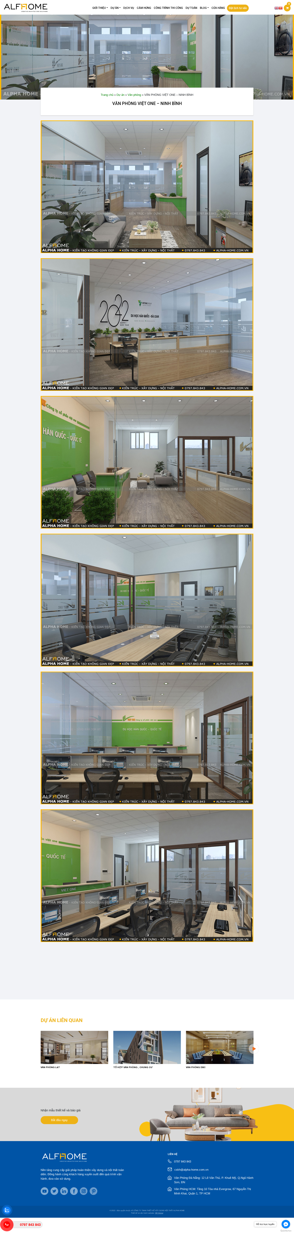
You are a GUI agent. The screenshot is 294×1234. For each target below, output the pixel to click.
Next (253, 1048)
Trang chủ (107, 94)
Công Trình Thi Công (168, 8)
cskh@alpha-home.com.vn (191, 1169)
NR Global (159, 1213)
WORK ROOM (121, 1067)
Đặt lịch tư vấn (238, 8)
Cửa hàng (218, 8)
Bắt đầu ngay (59, 1120)
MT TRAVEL (47, 1067)
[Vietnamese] (281, 7)
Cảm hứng (144, 8)
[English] (276, 7)
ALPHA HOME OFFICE (198, 1067)
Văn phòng (134, 94)
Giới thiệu (99, 8)
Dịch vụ (128, 8)
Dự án (115, 8)
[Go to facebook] (286, 1224)
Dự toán (191, 8)
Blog (203, 8)
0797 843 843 (182, 1161)
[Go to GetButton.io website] (285, 1231)
